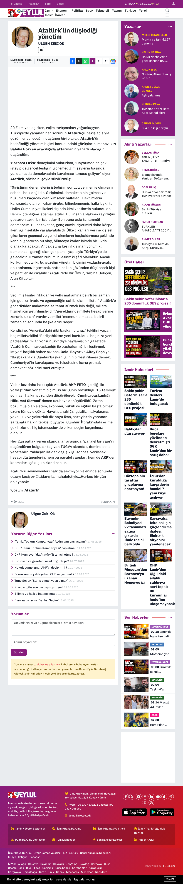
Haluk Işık (149, 69)
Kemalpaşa (30, 872)
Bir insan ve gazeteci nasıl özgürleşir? (42, 561)
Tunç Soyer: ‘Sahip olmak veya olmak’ (41, 580)
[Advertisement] (75, 94)
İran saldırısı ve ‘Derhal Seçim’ (36, 600)
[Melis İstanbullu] (131, 39)
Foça (37, 868)
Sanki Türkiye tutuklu (151, 211)
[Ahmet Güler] (131, 243)
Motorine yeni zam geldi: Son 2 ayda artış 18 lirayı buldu (160, 652)
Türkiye (130, 10)
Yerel (143, 10)
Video (60, 3)
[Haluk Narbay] (131, 56)
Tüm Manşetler (65, 839)
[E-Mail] (41, 50)
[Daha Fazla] (92, 61)
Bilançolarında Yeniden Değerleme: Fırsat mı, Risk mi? (156, 177)
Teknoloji (102, 10)
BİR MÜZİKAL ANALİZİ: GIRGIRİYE (156, 159)
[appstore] (134, 812)
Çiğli (21, 868)
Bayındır (45, 864)
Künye (12, 857)
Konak (60, 872)
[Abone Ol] (113, 61)
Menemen (87, 872)
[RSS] (151, 802)
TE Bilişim (169, 866)
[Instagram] (145, 797)
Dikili (29, 868)
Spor (89, 10)
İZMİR (12, 864)
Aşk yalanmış (151, 95)
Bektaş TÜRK (150, 152)
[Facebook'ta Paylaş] (72, 61)
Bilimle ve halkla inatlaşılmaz (35, 593)
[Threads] (171, 797)
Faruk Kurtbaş (152, 222)
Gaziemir (47, 868)
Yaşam (117, 10)
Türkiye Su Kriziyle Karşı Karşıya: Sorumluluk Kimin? (155, 246)
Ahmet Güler (151, 239)
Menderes (72, 872)
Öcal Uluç (149, 187)
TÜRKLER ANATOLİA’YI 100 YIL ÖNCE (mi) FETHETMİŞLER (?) (157, 229)
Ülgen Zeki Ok (51, 43)
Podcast (34, 857)
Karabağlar (79, 868)
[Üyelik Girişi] (172, 4)
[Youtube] (158, 797)
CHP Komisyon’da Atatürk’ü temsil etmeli (44, 554)
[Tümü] (170, 26)
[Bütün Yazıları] (113, 534)
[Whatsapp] (145, 802)
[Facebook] (126, 797)
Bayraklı (58, 864)
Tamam (170, 879)
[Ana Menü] (167, 15)
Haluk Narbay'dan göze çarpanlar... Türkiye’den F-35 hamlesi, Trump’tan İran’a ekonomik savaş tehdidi (155, 59)
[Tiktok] (164, 797)
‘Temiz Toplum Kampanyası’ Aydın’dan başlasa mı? (50, 541)
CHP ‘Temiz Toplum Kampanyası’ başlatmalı (45, 548)
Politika (77, 10)
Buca (107, 864)
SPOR (155, 715)
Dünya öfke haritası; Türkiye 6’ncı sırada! (156, 194)
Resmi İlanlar (55, 15)
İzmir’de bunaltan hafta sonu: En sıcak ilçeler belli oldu (161, 634)
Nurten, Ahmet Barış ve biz (156, 76)
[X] (132, 797)
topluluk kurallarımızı (47, 664)
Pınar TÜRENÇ (151, 204)
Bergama (71, 864)
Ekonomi (62, 10)
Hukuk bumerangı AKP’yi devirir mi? (41, 567)
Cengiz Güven (151, 123)
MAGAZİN (157, 679)
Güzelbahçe (62, 868)
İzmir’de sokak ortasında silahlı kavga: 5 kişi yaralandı (161, 669)
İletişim (22, 857)
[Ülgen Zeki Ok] (22, 37)
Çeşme (12, 868)
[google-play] (162, 812)
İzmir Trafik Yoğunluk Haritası (149, 830)
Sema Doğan (150, 170)
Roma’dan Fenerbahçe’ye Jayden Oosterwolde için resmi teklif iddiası (160, 722)
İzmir (49, 10)
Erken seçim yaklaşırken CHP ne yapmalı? (44, 574)
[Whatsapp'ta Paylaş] (85, 61)
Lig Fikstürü (70, 853)
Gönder (19, 652)
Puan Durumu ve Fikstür (30, 839)
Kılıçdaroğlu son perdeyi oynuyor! (39, 587)
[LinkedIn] (151, 797)
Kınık (51, 872)
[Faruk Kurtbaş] (131, 226)
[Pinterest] (139, 797)
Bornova (96, 864)
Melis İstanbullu (154, 35)
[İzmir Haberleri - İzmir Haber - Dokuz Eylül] (26, 12)
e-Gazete (16, 3)
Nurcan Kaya (151, 104)
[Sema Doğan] (131, 174)
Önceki (18, 501)
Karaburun (96, 868)
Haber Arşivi (146, 839)
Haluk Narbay (151, 52)
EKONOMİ (157, 644)
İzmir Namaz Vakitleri (111, 828)
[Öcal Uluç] (131, 191)
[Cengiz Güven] (131, 125)
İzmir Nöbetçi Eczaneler (30, 828)
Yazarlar (33, 3)
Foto (48, 3)
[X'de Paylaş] (79, 61)
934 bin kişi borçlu (155, 128)
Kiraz (42, 872)
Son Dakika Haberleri (110, 839)
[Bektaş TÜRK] (131, 156)
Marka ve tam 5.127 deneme (156, 41)
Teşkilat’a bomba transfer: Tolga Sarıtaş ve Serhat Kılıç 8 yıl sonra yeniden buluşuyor (160, 687)
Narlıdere (101, 872)
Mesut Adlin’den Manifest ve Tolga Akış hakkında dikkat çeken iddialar (159, 705)
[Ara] (167, 10)
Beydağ (84, 864)
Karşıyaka (14, 872)
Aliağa (22, 864)
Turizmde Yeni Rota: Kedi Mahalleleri (156, 110)
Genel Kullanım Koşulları (95, 853)
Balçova (33, 864)
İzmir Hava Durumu (69, 828)
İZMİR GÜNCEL (160, 626)
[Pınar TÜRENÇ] (131, 208)
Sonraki (107, 501)
